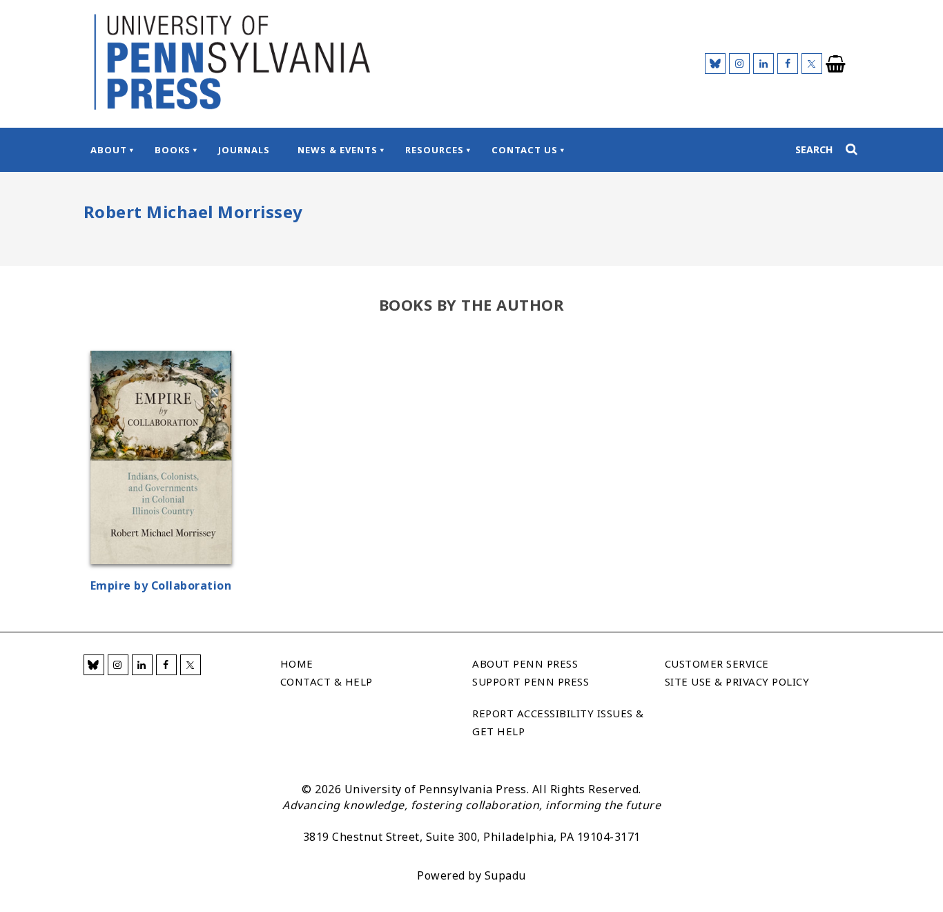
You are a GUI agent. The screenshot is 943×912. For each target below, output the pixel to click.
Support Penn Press (530, 681)
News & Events (338, 150)
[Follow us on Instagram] (739, 63)
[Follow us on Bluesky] (715, 63)
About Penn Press (525, 663)
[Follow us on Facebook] (787, 63)
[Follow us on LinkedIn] (763, 63)
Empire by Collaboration (161, 585)
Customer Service (717, 663)
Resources (434, 150)
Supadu (505, 875)
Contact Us (525, 150)
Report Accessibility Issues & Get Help (558, 722)
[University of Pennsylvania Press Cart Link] (836, 64)
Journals (244, 150)
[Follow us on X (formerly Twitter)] (811, 63)
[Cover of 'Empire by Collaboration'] (161, 459)
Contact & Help (326, 681)
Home (296, 663)
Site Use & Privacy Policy (737, 681)
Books (173, 150)
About (108, 150)
